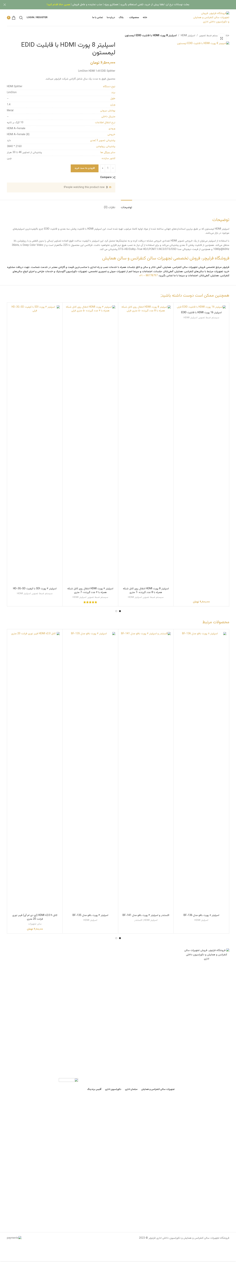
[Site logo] (210, 18)
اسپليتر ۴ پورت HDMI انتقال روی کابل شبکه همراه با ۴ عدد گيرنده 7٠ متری (90, 591)
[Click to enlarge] (221, 38)
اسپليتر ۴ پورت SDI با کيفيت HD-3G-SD (35, 589)
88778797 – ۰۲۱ (148, 276)
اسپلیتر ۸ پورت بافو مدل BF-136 (201, 915)
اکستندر (138, 920)
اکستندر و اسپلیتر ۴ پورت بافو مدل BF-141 (146, 915)
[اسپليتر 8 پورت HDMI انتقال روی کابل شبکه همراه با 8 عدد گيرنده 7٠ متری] (146, 445)
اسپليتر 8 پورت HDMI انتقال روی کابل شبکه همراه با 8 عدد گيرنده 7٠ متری (146, 591)
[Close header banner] (4, 4)
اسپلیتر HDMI (188, 36)
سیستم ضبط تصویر (209, 36)
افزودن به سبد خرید (84, 168)
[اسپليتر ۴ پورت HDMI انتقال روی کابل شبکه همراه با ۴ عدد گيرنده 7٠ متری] (90, 445)
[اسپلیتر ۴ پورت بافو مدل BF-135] (90, 772)
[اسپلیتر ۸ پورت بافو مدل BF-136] (201, 772)
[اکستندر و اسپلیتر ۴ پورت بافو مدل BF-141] (146, 772)
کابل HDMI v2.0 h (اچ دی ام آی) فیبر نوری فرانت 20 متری (34, 917)
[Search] (21, 17)
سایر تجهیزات (35, 924)
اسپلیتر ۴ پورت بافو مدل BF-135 (90, 915)
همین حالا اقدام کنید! (58, 5)
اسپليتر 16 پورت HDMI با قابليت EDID (201, 313)
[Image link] (206, 1089)
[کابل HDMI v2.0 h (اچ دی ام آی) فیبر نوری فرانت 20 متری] (35, 772)
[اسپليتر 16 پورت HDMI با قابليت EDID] (201, 307)
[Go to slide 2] (116, 611)
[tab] (126, 205)
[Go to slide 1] (120, 611)
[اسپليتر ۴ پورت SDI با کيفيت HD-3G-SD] (35, 445)
